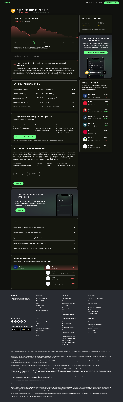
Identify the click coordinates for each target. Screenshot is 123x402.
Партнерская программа (95, 324)
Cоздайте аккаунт (18, 47)
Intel (37, 303)
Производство (21, 174)
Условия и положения (36, 384)
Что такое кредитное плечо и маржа (94, 304)
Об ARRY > (26, 56)
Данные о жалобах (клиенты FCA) (69, 343)
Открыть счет (66, 305)
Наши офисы (40, 330)
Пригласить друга (93, 322)
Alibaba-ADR (40, 301)
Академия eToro (92, 313)
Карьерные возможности (43, 328)
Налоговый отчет (93, 311)
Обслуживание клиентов (69, 312)
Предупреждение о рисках (68, 333)
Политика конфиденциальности (68, 326)
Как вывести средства (68, 303)
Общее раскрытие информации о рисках (20, 384)
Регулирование (66, 330)
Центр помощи (66, 298)
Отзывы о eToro (40, 326)
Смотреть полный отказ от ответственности (41, 377)
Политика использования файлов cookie (69, 322)
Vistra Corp (39, 308)
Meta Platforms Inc (41, 298)
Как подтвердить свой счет (68, 308)
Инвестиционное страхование (93, 329)
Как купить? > (37, 56)
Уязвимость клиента (68, 314)
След (37, 335)
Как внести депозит (68, 301)
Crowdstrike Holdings (42, 310)
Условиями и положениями (24, 377)
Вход (100, 2)
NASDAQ (34, 174)
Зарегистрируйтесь (111, 2)
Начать (18, 183)
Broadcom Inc (40, 305)
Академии (61, 140)
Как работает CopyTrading (95, 298)
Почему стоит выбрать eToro (43, 322)
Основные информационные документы (69, 339)
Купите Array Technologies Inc (95, 52)
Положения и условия (68, 336)
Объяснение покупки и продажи (94, 308)
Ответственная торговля (95, 301)
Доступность (40, 333)
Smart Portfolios (92, 333)
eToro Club (91, 326)
